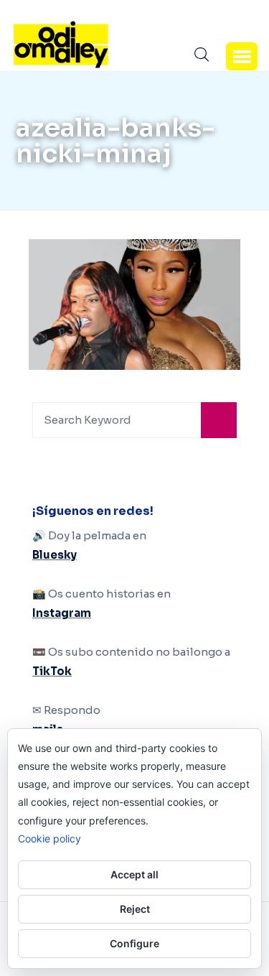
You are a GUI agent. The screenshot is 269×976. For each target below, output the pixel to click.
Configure (134, 943)
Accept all (134, 874)
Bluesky (54, 555)
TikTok (52, 671)
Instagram (61, 613)
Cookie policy (49, 838)
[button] (242, 56)
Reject (135, 909)
